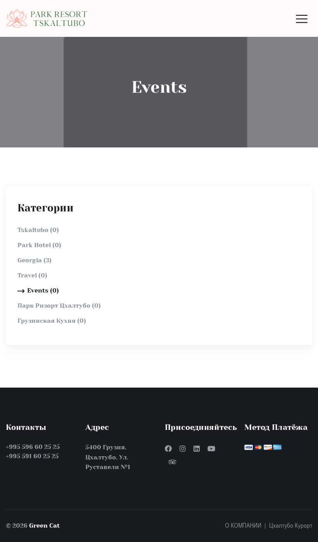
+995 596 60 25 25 (33, 446)
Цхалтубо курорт (290, 525)
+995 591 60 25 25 (32, 456)
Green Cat (44, 525)
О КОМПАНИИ (243, 525)
